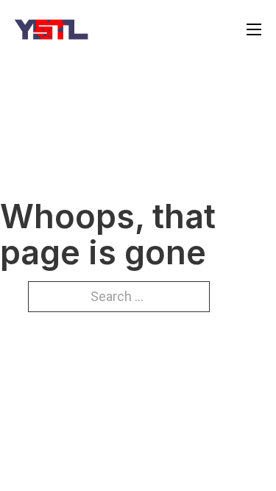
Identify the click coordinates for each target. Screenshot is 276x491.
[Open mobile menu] (254, 29)
